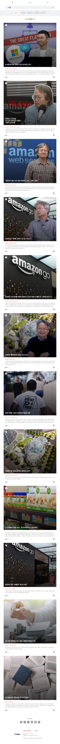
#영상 (14, 359)
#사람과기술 (15, 68)
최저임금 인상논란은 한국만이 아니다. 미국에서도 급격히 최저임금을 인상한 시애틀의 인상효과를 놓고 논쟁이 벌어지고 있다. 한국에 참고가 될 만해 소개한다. (29, 648)
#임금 (14, 645)
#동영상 (10, 359)
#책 (8, 701)
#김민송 (10, 68)
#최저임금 (7, 645)
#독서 (6, 701)
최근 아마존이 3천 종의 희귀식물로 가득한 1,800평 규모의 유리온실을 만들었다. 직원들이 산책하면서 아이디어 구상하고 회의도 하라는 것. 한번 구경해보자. (30, 478)
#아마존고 (7, 127)
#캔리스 (6, 417)
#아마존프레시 (13, 127)
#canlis (10, 417)
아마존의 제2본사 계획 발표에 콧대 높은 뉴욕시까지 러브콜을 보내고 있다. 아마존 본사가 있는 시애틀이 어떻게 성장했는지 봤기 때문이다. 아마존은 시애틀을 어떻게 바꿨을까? (30, 591)
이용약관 (36, 730)
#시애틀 (14, 185)
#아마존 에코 (11, 301)
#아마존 (18, 127)
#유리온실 (15, 475)
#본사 (10, 588)
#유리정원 (11, 475)
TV (47, 2)
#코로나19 (15, 417)
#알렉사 (16, 301)
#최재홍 (6, 185)
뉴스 (30, 2)
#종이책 (11, 701)
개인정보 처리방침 (27, 730)
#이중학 (6, 68)
